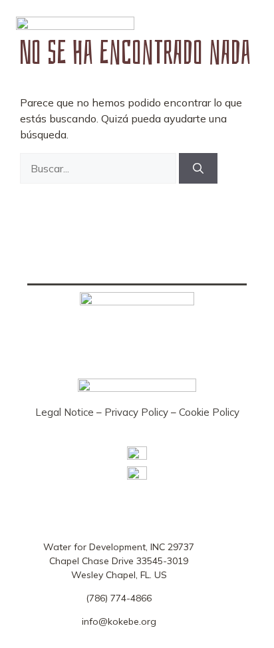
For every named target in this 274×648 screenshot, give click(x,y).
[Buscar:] (99, 168)
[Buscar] (198, 168)
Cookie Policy (209, 412)
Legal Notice (64, 412)
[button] (236, 26)
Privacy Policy (136, 412)
